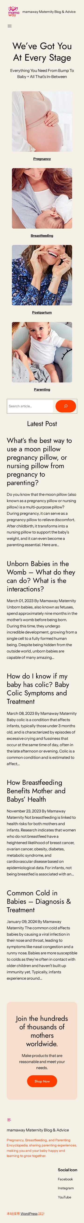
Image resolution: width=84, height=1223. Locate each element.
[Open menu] (9, 26)
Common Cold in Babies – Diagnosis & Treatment (39, 901)
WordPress (29, 1214)
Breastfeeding (42, 235)
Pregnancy (42, 159)
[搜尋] (66, 406)
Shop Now (42, 1081)
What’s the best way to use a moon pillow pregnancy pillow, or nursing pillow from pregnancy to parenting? (39, 461)
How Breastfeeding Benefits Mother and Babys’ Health (36, 791)
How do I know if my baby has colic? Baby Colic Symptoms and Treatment (38, 689)
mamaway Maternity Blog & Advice (49, 12)
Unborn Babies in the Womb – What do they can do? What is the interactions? (41, 576)
